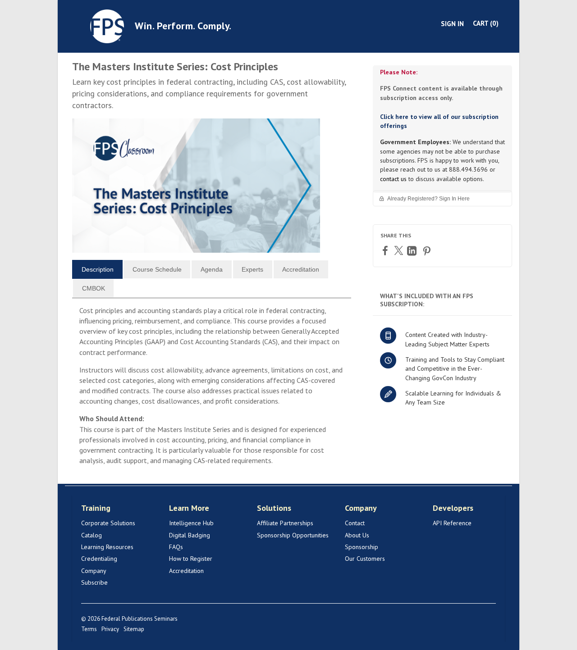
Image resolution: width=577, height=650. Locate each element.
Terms (89, 629)
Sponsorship (361, 547)
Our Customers (365, 559)
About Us (357, 535)
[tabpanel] (211, 389)
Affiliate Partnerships (285, 523)
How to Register (190, 559)
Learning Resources (107, 547)
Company (93, 571)
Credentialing (99, 559)
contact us (393, 179)
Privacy (110, 629)
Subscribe (94, 582)
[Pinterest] (428, 250)
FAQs (176, 547)
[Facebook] (386, 250)
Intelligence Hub (191, 523)
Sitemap (134, 629)
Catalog (91, 535)
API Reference (452, 523)
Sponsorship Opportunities (293, 535)
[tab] (97, 269)
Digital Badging (189, 535)
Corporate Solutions (108, 523)
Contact (355, 523)
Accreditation (186, 571)
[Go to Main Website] (107, 25)
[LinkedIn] (413, 250)
